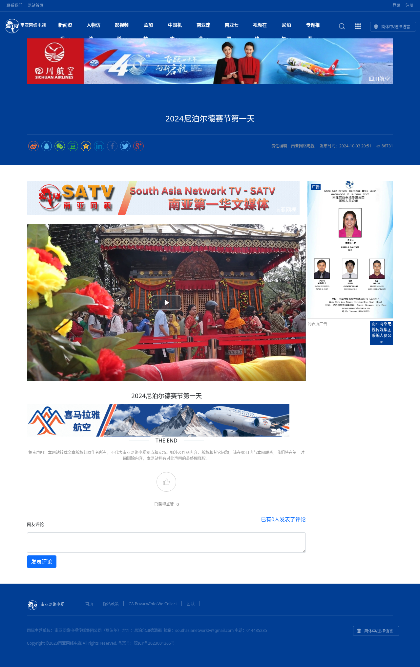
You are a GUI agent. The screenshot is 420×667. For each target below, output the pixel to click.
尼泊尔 (286, 27)
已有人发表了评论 (283, 519)
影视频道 (122, 27)
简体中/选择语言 (395, 27)
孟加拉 (148, 27)
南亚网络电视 (33, 25)
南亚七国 (232, 27)
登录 (396, 5)
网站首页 (35, 5)
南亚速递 (203, 27)
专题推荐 (313, 27)
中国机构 (175, 27)
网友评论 (35, 524)
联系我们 (14, 5)
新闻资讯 (65, 27)
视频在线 (260, 27)
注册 (409, 5)
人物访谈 (93, 27)
